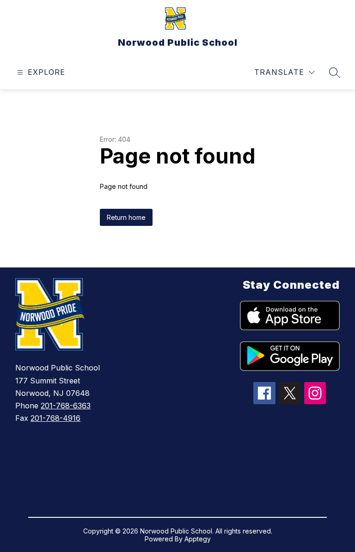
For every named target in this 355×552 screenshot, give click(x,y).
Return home (126, 217)
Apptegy (197, 539)
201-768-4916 (55, 418)
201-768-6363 (66, 405)
